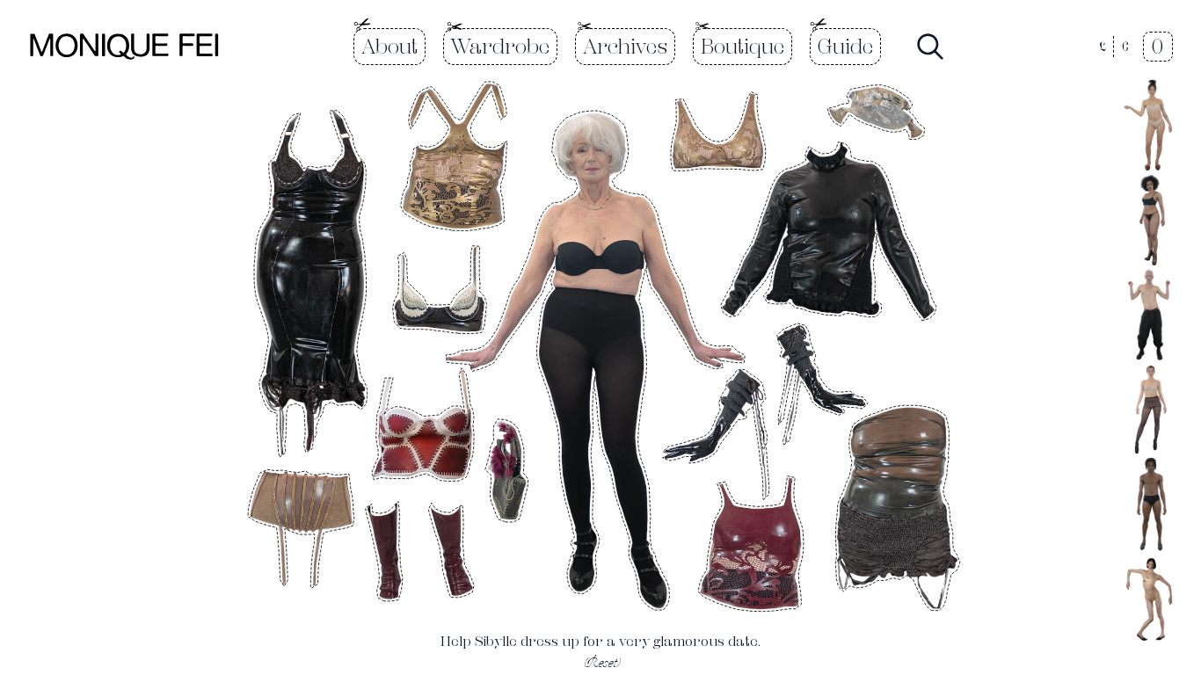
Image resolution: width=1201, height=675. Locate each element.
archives (625, 46)
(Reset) (600, 662)
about (389, 46)
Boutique (742, 46)
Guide (845, 46)
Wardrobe (500, 46)
